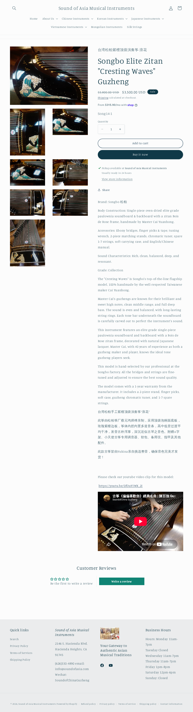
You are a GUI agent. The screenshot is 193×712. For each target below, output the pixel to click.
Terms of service (127, 704)
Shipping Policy (20, 659)
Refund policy (88, 704)
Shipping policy (147, 704)
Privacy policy (107, 704)
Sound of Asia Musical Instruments (37, 704)
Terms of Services (21, 652)
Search (14, 639)
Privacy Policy (19, 645)
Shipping (103, 97)
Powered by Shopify (67, 704)
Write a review (121, 581)
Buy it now (140, 154)
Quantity (103, 121)
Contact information (171, 704)
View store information (117, 179)
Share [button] (106, 189)
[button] (14, 8)
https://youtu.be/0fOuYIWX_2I (121, 486)
